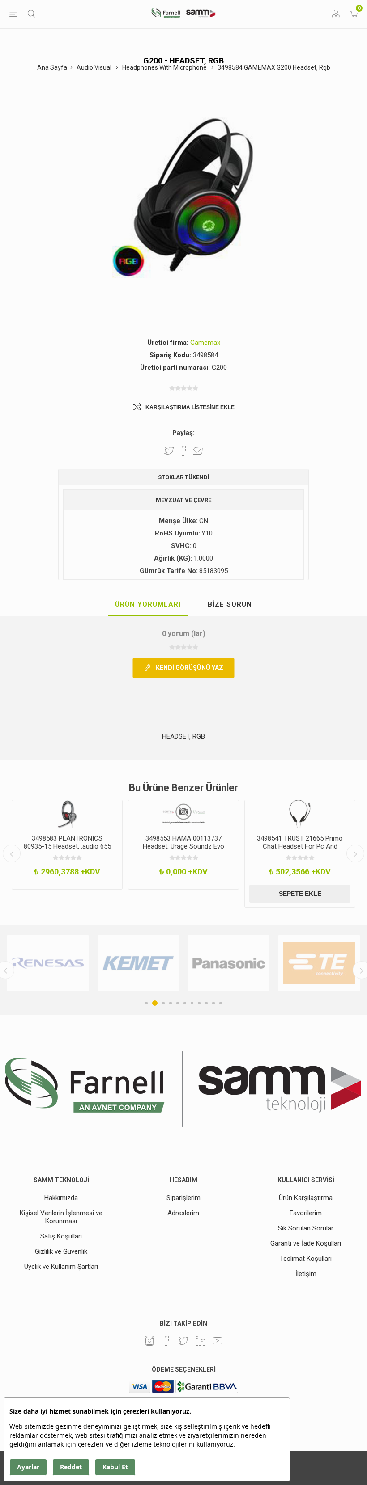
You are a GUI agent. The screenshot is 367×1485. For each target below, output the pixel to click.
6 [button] (185, 1003)
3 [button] (162, 1003)
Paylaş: (183, 433)
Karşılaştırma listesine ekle (190, 407)
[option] (67, 845)
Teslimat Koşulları (306, 1259)
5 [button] (177, 1003)
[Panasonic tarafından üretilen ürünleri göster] (213, 963)
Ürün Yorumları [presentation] (148, 604)
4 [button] (170, 1003)
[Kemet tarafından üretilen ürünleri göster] (123, 963)
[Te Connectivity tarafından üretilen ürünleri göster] (304, 963)
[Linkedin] (200, 1341)
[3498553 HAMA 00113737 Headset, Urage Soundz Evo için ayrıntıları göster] (183, 814)
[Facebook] (166, 1341)
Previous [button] (12, 853)
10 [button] (213, 1003)
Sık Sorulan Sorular (305, 1228)
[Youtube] (217, 1341)
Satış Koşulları (61, 1236)
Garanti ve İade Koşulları (305, 1243)
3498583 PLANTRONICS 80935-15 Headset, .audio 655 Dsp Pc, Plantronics (67, 846)
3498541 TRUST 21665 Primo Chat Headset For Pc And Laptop (300, 846)
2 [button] (153, 1003)
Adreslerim (183, 1213)
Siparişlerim (183, 1198)
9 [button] (206, 1003)
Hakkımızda (61, 1198)
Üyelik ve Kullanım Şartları (61, 1267)
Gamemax (205, 343)
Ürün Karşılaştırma (306, 1198)
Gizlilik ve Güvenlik (61, 1251)
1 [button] (146, 1003)
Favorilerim (306, 1213)
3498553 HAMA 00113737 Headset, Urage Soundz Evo (183, 842)
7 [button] (192, 1003)
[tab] (148, 605)
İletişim (305, 1274)
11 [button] (220, 1003)
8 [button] (199, 1003)
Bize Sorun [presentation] (230, 604)
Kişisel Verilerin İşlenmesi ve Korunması (61, 1217)
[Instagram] (149, 1341)
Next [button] (355, 853)
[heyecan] (183, 1341)
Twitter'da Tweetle (169, 451)
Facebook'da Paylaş (183, 451)
